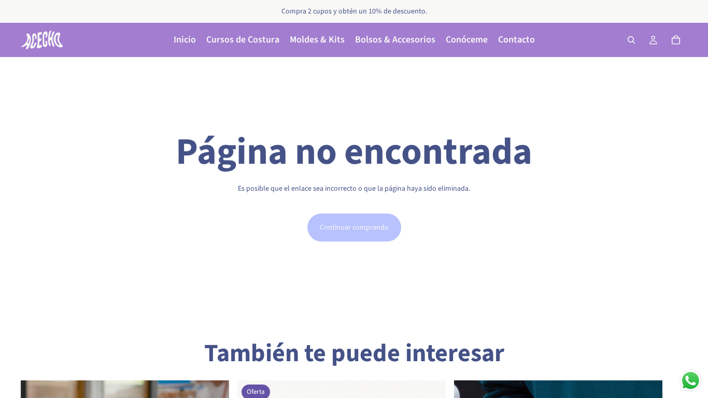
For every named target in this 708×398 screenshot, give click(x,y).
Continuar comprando (354, 227)
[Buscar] (631, 40)
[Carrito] (675, 40)
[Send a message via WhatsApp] (690, 380)
